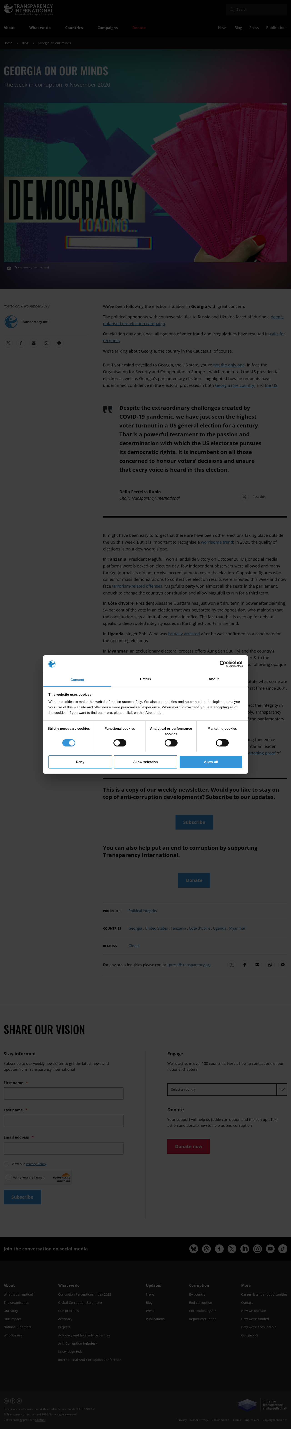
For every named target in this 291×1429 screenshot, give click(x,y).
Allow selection (145, 762)
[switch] (119, 742)
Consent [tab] (77, 680)
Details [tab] (145, 679)
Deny (80, 762)
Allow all (211, 762)
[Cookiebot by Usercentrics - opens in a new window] (223, 663)
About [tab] (214, 679)
